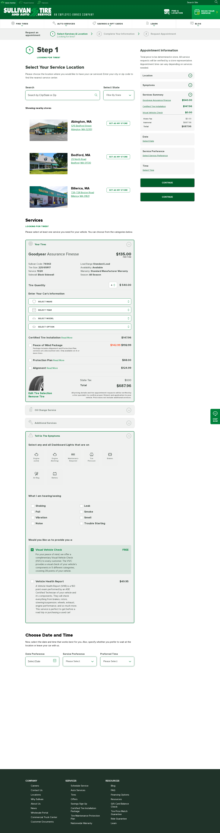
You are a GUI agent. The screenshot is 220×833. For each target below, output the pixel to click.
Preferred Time (109, 653)
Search (29, 87)
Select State (111, 87)
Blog (113, 785)
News (34, 808)
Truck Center (28, 3)
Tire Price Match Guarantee (119, 813)
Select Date (148, 141)
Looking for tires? (66, 36)
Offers (74, 799)
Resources (116, 799)
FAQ (113, 790)
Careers (45, 3)
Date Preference (35, 653)
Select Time (148, 170)
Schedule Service (79, 785)
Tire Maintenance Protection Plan (85, 817)
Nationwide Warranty (81, 823)
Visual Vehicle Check (153, 112)
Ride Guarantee (119, 818)
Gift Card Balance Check (120, 805)
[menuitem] (22, 23)
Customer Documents (42, 821)
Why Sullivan (37, 799)
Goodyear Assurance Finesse (157, 100)
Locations (36, 794)
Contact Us (37, 790)
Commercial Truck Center (44, 817)
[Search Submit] (217, 2)
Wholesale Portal (39, 812)
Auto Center (10, 3)
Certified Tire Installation (154, 106)
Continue (167, 182)
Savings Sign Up (79, 803)
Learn (114, 823)
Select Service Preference (155, 155)
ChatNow (215, 420)
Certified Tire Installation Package (83, 810)
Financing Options (120, 794)
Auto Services (78, 790)
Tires (73, 794)
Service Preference (74, 653)
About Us (36, 803)
